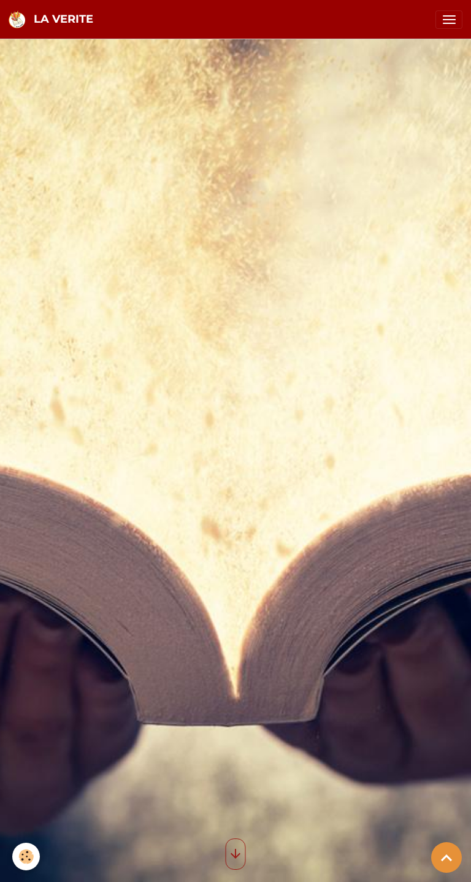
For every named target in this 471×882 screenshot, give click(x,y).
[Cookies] (26, 856)
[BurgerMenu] (448, 19)
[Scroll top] (446, 857)
